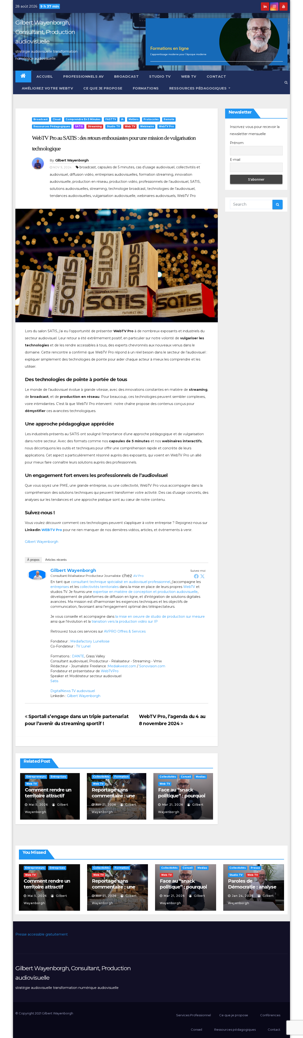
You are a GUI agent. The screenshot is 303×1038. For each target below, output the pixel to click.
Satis (54, 681)
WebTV (189, 587)
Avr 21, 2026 (106, 804)
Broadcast (126, 76)
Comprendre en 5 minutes (83, 119)
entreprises (59, 587)
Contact (216, 76)
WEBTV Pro (51, 530)
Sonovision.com (152, 666)
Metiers (133, 119)
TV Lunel (83, 646)
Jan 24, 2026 (242, 896)
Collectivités (101, 776)
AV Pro (138, 576)
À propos (33, 560)
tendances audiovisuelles (70, 196)
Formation (121, 776)
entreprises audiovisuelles (116, 174)
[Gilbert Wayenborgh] (37, 574)
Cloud (57, 119)
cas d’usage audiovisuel (155, 167)
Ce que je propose (102, 88)
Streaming (95, 126)
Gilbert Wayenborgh (72, 160)
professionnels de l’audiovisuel (163, 181)
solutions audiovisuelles (69, 189)
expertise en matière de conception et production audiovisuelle (145, 592)
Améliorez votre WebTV (47, 88)
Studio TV (160, 76)
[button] (286, 82)
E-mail (235, 159)
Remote (169, 119)
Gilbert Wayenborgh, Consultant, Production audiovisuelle (45, 32)
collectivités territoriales (99, 587)
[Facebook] (196, 576)
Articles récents (56, 560)
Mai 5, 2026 (38, 804)
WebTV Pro (166, 126)
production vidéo (123, 181)
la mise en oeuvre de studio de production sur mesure (160, 616)
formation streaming (156, 174)
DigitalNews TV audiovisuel (72, 691)
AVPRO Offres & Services (125, 631)
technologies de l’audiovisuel (171, 189)
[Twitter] (202, 576)
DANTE (78, 656)
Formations (146, 88)
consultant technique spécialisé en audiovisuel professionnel (120, 582)
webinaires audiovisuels (156, 196)
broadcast (88, 167)
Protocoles (151, 119)
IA (122, 119)
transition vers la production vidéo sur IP (125, 621)
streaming (98, 189)
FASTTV (110, 119)
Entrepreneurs (36, 776)
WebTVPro (110, 671)
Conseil (186, 776)
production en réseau (90, 181)
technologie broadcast (127, 189)
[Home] (23, 76)
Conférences (270, 1015)
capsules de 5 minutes (116, 167)
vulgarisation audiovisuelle (114, 196)
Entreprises (58, 776)
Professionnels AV (83, 76)
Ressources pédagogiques (198, 88)
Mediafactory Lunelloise (90, 641)
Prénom (237, 143)
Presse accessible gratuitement (41, 934)
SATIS (79, 126)
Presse (255, 867)
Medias (200, 776)
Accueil (44, 76)
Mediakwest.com (122, 666)
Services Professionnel (193, 1015)
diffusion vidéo (82, 174)
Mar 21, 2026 (172, 804)
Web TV (188, 76)
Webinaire (147, 126)
